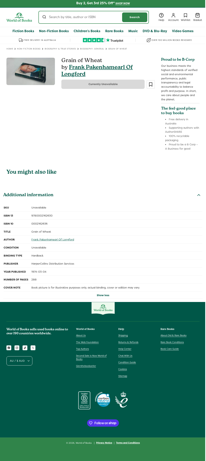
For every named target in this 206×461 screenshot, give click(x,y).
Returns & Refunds (128, 342)
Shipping (123, 335)
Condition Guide (127, 362)
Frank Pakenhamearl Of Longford (97, 71)
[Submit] (44, 17)
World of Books (84, 443)
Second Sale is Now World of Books (91, 357)
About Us (81, 335)
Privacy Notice (104, 442)
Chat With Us (125, 355)
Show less (103, 295)
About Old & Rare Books (173, 335)
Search (135, 17)
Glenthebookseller (86, 366)
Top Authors (82, 349)
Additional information (28, 195)
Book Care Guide (170, 349)
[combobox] (93, 17)
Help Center (124, 349)
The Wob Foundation (87, 342)
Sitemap (122, 376)
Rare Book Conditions (172, 342)
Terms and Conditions (128, 442)
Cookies (122, 369)
